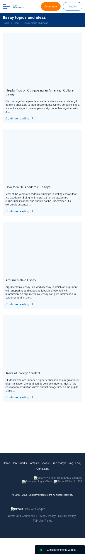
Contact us (42, 468)
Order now (50, 6)
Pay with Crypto (35, 509)
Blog (70, 463)
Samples (34, 463)
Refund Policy (67, 516)
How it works (19, 463)
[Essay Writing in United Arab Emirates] (58, 477)
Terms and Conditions (21, 516)
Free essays (59, 463)
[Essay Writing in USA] (68, 481)
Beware (45, 463)
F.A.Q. (78, 463)
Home (6, 463)
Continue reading (17, 118)
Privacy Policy (46, 516)
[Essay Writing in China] (37, 481)
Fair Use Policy (42, 520)
